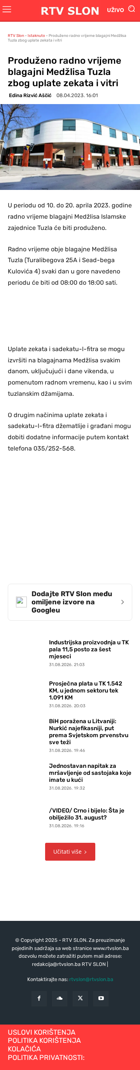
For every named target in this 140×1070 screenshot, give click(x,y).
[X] (80, 998)
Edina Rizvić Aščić (30, 95)
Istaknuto (36, 35)
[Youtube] (100, 998)
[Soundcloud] (59, 998)
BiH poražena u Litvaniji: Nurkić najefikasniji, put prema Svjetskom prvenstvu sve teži (88, 732)
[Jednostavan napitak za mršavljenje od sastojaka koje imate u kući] (26, 775)
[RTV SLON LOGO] (70, 10)
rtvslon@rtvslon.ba (91, 979)
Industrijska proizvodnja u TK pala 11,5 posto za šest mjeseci (89, 649)
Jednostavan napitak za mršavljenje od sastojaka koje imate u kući (90, 772)
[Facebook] (39, 998)
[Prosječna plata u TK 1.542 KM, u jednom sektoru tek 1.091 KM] (26, 693)
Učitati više (67, 851)
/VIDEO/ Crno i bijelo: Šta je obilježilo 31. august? (86, 814)
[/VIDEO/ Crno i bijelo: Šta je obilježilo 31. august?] (26, 816)
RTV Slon (16, 35)
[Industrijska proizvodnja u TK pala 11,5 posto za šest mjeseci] (26, 651)
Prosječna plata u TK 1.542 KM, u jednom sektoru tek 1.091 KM (85, 690)
